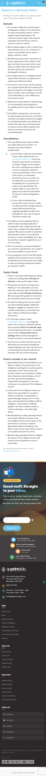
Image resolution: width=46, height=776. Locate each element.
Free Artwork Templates (10, 634)
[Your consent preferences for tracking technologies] (44, 582)
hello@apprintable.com (21, 159)
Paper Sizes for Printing (10, 630)
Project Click (6, 667)
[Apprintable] (17, 3)
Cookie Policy (6, 692)
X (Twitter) (10, 738)
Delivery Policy (7, 680)
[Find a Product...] (39, 3)
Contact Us (6, 655)
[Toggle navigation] (3, 3)
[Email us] (3, 597)
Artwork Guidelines (8, 623)
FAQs (3, 615)
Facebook (9, 714)
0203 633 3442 (11, 585)
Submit (12, 528)
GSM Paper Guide (8, 627)
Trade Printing (7, 663)
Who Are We (6, 652)
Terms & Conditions (9, 696)
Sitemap (5, 638)
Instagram (10, 732)
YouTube (9, 720)
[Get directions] (3, 577)
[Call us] (3, 586)
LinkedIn (9, 726)
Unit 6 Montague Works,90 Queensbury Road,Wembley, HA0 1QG (16, 579)
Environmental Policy (9, 700)
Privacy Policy (7, 688)
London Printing (7, 659)
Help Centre (6, 611)
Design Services (7, 619)
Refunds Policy (7, 684)
